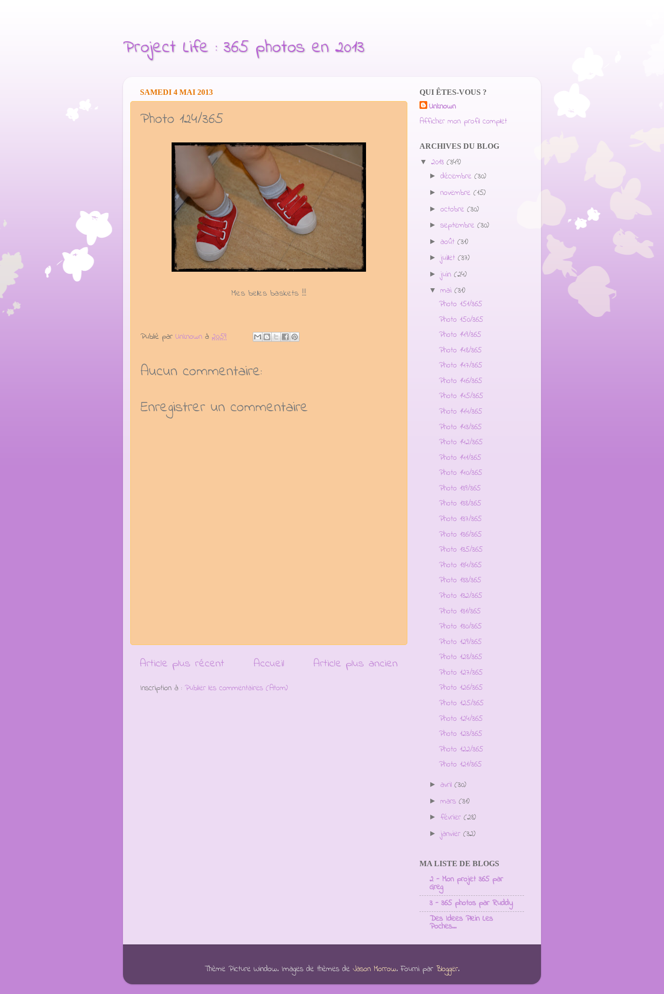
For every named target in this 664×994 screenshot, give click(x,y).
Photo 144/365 (460, 412)
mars (449, 801)
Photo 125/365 (461, 703)
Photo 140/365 (460, 473)
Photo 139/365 (460, 488)
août (448, 242)
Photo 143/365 (460, 427)
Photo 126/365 (461, 688)
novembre (456, 193)
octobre (453, 209)
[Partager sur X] (276, 337)
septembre (458, 225)
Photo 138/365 (460, 503)
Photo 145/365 (461, 396)
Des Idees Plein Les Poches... (461, 922)
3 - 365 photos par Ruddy (471, 903)
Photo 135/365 (461, 550)
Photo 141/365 (460, 458)
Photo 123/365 (460, 734)
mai (447, 290)
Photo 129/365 (460, 642)
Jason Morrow (374, 969)
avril (447, 785)
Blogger (447, 969)
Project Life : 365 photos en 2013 (244, 48)
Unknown (442, 106)
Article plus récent (182, 664)
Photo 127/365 (461, 673)
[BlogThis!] (267, 337)
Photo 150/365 (461, 320)
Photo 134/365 (460, 565)
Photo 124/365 (461, 719)
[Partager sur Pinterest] (294, 337)
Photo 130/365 (460, 626)
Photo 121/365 (460, 764)
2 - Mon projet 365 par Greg (466, 883)
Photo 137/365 (460, 519)
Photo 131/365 (460, 611)
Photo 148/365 (460, 350)
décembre (457, 176)
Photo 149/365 (460, 335)
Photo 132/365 (460, 596)
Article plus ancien (356, 664)
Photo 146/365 (460, 381)
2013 (439, 162)
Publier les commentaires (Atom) (236, 688)
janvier (451, 834)
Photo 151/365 (460, 304)
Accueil (269, 664)
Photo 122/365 (461, 749)
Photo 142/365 (461, 442)
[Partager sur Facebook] (285, 337)
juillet (449, 258)
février (452, 817)
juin (447, 274)
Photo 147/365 (460, 365)
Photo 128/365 (460, 657)
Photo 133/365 (460, 580)
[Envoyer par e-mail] (257, 337)
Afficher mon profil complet (463, 121)
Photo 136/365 (460, 535)
